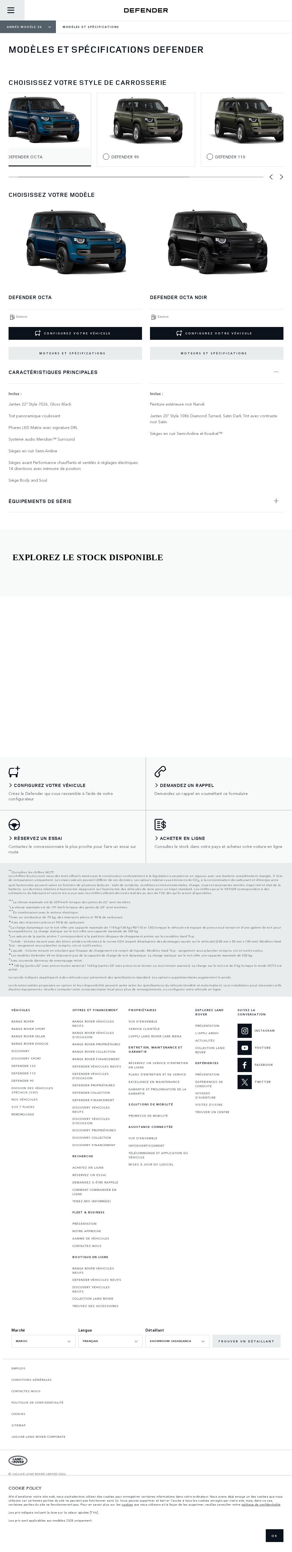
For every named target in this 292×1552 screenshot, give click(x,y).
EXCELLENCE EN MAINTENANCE (154, 1082)
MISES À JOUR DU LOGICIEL (151, 1164)
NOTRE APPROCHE (86, 1231)
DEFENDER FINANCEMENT (93, 1100)
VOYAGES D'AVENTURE (205, 1095)
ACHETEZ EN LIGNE (88, 1167)
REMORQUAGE (22, 1114)
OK (274, 1536)
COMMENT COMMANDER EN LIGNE (94, 1192)
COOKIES (18, 1414)
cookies (127, 1504)
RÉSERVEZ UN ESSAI (89, 1175)
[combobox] (43, 1341)
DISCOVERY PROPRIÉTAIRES (94, 1130)
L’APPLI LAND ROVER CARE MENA (155, 1036)
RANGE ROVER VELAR (28, 1036)
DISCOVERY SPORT (26, 1058)
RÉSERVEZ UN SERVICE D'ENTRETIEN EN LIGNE (158, 1065)
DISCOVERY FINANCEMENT (93, 1145)
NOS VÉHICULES (24, 1099)
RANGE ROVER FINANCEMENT (96, 1059)
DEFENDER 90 (22, 1081)
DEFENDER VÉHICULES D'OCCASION (90, 1076)
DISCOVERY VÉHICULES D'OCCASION (91, 1121)
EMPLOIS (18, 1368)
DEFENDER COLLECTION (91, 1093)
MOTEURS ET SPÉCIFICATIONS (72, 353)
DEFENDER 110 (23, 1073)
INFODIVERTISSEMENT (147, 1146)
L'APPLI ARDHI (207, 1033)
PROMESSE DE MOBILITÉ (148, 1116)
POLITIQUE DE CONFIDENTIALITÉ (37, 1402)
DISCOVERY (20, 1051)
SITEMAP (18, 1425)
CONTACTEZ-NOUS (87, 1246)
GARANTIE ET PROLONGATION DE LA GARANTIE (157, 1091)
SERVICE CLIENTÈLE (144, 1029)
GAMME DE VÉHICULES (91, 1238)
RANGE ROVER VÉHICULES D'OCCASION (93, 1035)
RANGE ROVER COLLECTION (93, 1052)
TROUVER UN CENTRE (212, 1112)
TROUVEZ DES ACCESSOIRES (95, 1306)
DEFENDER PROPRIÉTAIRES (93, 1085)
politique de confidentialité (261, 1504)
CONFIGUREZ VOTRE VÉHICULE (77, 333)
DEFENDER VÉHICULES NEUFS (96, 1066)
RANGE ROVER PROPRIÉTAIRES (96, 1044)
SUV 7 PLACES (23, 1107)
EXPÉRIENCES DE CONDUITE (209, 1084)
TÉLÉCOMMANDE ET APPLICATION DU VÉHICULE (158, 1155)
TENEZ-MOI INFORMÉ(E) (91, 1201)
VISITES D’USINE (209, 1105)
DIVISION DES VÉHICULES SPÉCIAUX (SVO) (32, 1090)
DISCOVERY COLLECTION (91, 1138)
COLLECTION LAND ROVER (92, 1299)
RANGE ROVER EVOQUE (29, 1044)
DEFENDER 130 (23, 1066)
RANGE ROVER (22, 1021)
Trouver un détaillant (246, 1341)
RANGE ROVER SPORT (28, 1029)
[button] (271, 176)
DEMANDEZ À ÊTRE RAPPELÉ (95, 1182)
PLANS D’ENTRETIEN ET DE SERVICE (157, 1074)
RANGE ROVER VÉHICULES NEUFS (93, 1023)
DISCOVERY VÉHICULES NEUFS (91, 1109)
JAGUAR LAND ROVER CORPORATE (38, 1437)
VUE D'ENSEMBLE (143, 1021)
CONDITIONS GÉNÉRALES (31, 1380)
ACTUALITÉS (205, 1040)
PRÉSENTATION (84, 1224)
